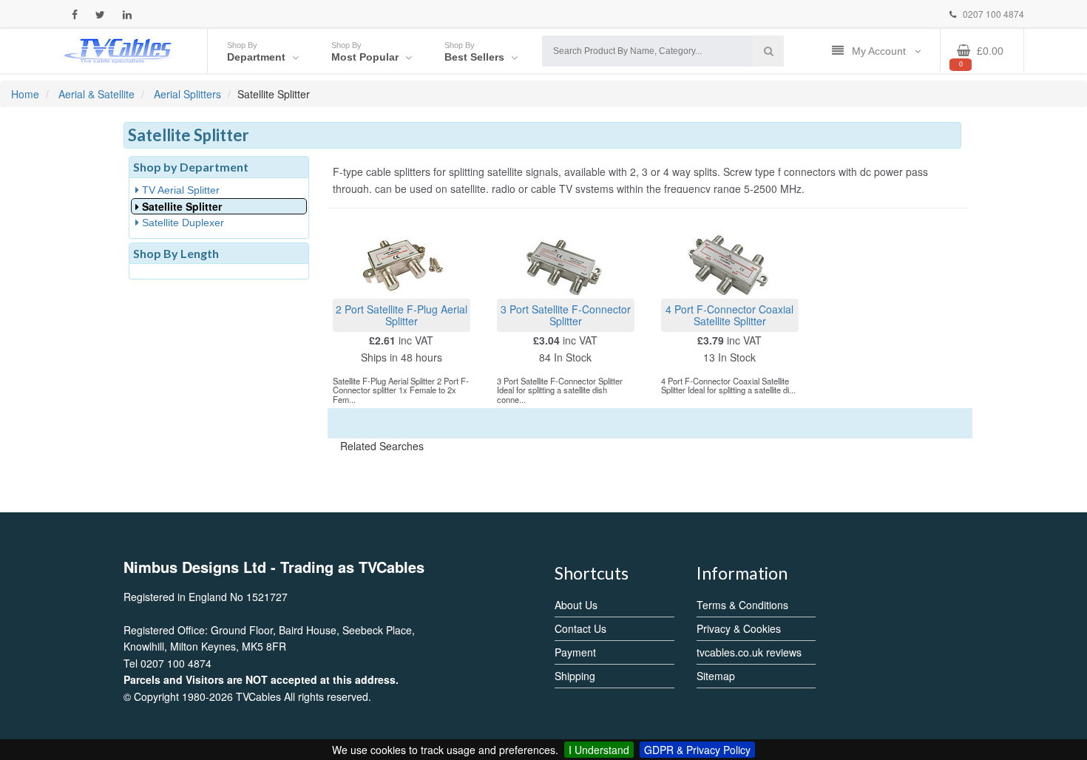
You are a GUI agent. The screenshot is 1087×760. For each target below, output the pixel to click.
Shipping (575, 675)
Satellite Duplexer (181, 222)
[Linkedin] (127, 14)
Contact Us (580, 628)
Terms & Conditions (742, 604)
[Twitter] (100, 14)
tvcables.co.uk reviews (749, 652)
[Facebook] (75, 14)
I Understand (599, 749)
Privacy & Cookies (739, 628)
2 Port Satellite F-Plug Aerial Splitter (401, 315)
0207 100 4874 (992, 13)
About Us (576, 604)
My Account (880, 51)
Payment (575, 652)
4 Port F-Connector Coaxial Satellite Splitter (729, 315)
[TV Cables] (118, 49)
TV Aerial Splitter (179, 190)
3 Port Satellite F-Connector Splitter (566, 315)
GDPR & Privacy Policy (697, 749)
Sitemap (716, 675)
